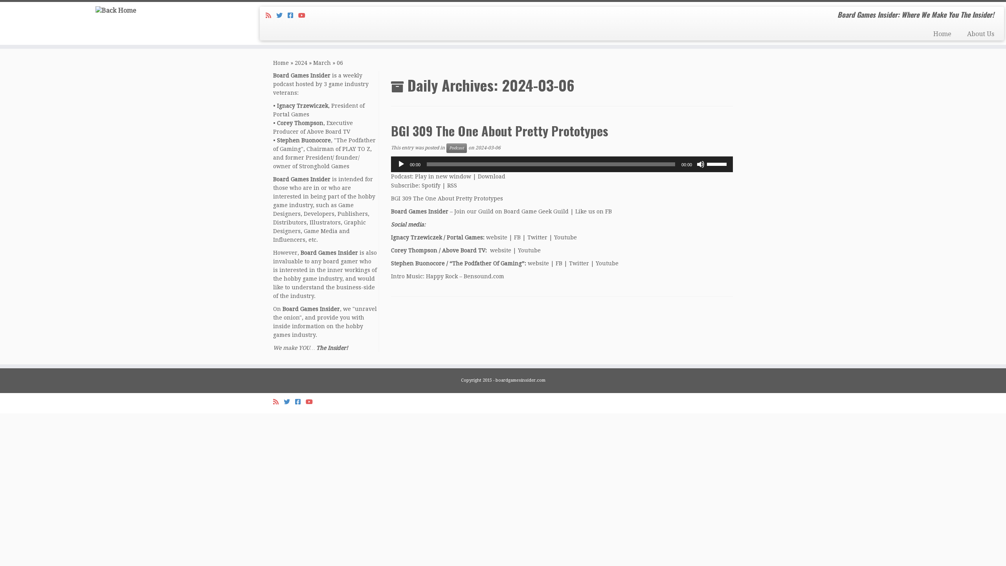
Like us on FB (593, 211)
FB (517, 237)
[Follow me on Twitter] (282, 15)
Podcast (456, 148)
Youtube (565, 237)
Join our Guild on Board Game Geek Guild (511, 211)
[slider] (718, 163)
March (322, 63)
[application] (562, 164)
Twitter (537, 237)
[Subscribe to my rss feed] (271, 15)
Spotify (431, 185)
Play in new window (443, 176)
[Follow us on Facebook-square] (293, 15)
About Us (980, 34)
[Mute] (701, 164)
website (496, 237)
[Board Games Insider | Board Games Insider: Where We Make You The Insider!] (116, 10)
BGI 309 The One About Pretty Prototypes (499, 130)
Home (942, 34)
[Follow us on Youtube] (304, 15)
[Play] (401, 164)
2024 (301, 63)
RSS (452, 185)
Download (491, 176)
